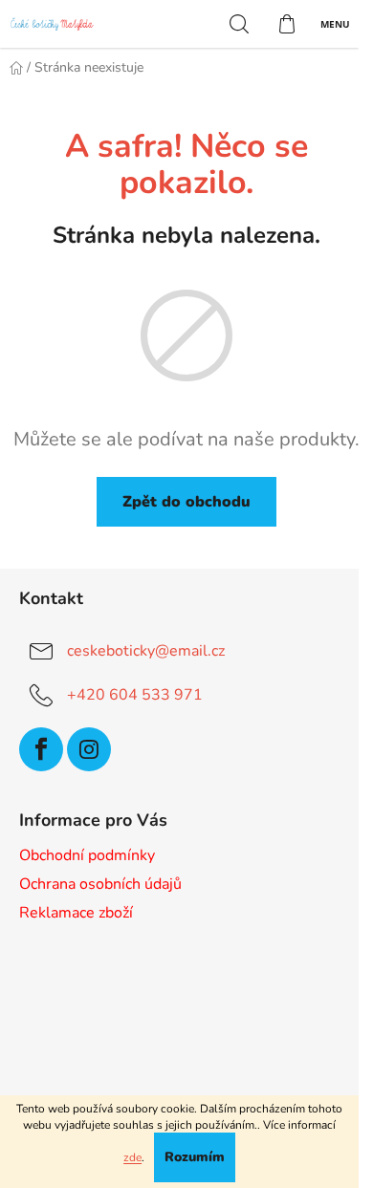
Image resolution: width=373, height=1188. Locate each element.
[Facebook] (41, 749)
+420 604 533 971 (135, 694)
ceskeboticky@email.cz (146, 650)
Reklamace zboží (76, 912)
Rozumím (195, 1157)
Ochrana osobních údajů (100, 884)
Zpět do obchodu (186, 501)
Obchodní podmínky (87, 855)
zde (132, 1157)
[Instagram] (89, 749)
